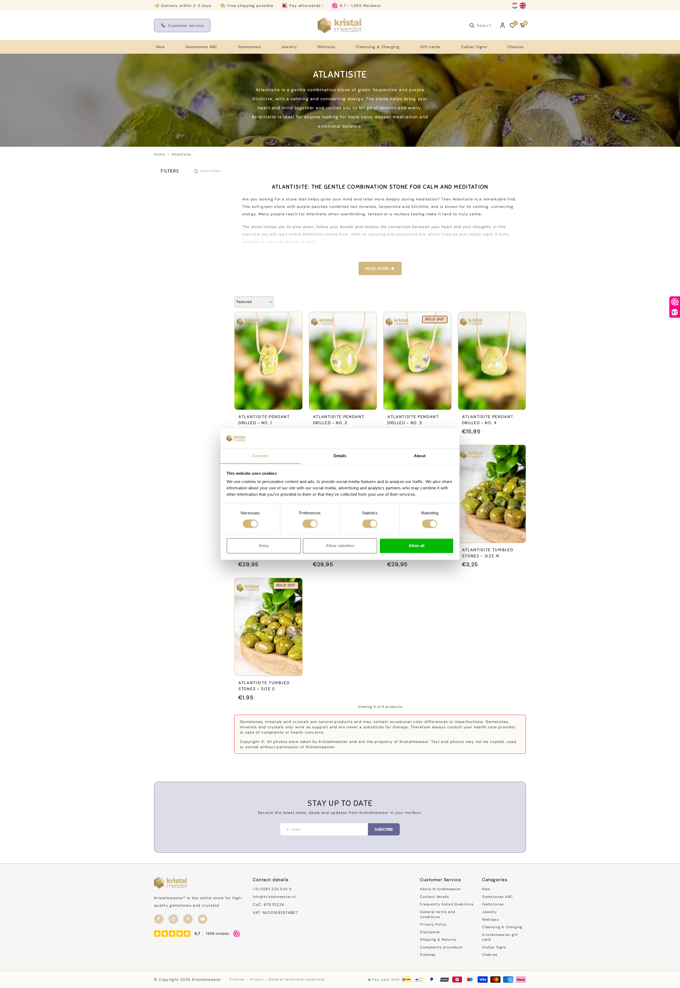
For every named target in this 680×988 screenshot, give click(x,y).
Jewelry (289, 46)
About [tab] (420, 456)
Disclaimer (430, 932)
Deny (264, 546)
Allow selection (340, 546)
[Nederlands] (515, 5)
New (160, 46)
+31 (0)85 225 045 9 (272, 889)
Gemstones (249, 46)
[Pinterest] (188, 919)
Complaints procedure (441, 947)
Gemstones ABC (201, 46)
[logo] (340, 25)
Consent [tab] (260, 456)
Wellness (326, 46)
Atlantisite (181, 154)
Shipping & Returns (438, 939)
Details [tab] (340, 456)
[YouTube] (202, 919)
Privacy (257, 979)
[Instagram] (173, 919)
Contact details (434, 896)
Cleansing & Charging (378, 46)
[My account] (502, 25)
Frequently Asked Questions (447, 904)
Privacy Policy (433, 924)
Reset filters (210, 171)
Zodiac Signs (474, 46)
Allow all (416, 546)
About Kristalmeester (440, 889)
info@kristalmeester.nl (274, 896)
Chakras (515, 46)
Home (159, 154)
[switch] (310, 523)
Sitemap (428, 954)
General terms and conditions (437, 914)
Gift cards (430, 46)
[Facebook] (158, 919)
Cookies (237, 979)
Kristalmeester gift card (500, 937)
